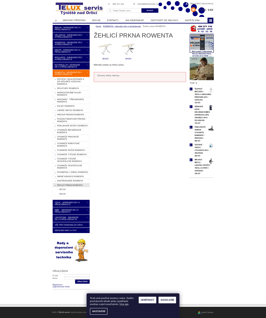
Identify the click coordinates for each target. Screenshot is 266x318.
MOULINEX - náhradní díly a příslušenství (68, 58)
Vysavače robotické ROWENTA (68, 144)
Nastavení (98, 311)
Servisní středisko (74, 20)
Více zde (123, 304)
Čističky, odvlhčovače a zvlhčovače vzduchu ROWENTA (70, 81)
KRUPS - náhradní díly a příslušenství (67, 51)
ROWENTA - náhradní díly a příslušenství (68, 73)
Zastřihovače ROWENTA (70, 181)
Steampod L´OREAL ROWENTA (72, 172)
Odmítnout (147, 300)
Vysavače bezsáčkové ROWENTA (69, 131)
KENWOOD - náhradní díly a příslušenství (68, 43)
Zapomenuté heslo (61, 286)
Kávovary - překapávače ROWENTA (70, 100)
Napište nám (192, 20)
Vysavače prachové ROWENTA (68, 138)
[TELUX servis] (79, 8)
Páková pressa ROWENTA (70, 114)
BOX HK (96, 20)
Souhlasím (167, 300)
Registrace (207, 4)
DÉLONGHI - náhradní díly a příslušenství (68, 36)
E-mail (55, 276)
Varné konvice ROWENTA (70, 176)
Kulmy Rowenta (66, 106)
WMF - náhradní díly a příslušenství (66, 211)
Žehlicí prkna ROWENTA (70, 185)
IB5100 (62, 189)
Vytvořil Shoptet (207, 312)
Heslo (55, 278)
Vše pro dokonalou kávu (69, 225)
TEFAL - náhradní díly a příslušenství (67, 203)
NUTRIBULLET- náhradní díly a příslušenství (67, 66)
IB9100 (62, 194)
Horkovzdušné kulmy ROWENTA (69, 93)
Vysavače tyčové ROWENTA (72, 154)
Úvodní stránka (56, 20)
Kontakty (113, 20)
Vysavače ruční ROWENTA (71, 150)
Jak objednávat (134, 20)
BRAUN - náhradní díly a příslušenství (67, 28)
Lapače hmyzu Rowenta (70, 110)
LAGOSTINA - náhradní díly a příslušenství (66, 218)
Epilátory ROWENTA (68, 88)
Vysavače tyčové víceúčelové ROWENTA (69, 160)
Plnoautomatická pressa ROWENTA (71, 120)
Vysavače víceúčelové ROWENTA (69, 166)
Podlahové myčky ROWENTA (72, 126)
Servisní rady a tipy (66, 230)
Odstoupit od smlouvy (164, 20)
